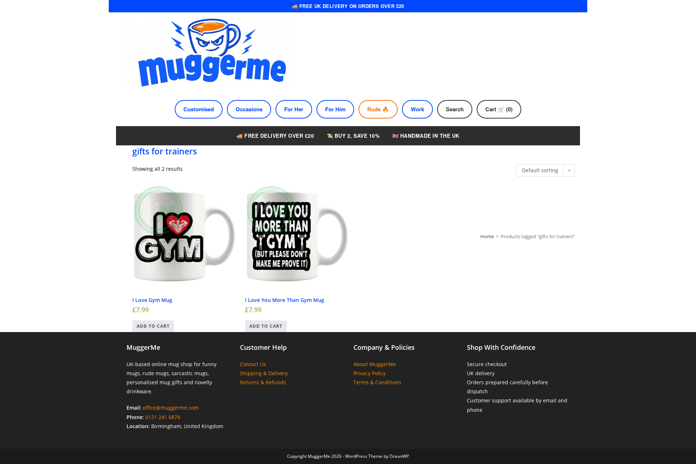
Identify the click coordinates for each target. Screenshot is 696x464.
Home (487, 236)
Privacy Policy (369, 373)
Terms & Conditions (377, 382)
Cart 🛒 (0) (499, 109)
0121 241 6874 (162, 417)
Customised (198, 109)
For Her (293, 109)
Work (417, 109)
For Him (335, 109)
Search (455, 109)
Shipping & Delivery (264, 373)
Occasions (249, 109)
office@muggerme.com (171, 407)
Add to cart (153, 326)
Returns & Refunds (263, 382)
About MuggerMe (374, 364)
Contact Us (253, 364)
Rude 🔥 (378, 109)
